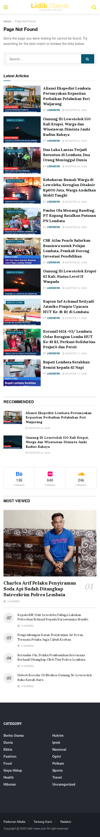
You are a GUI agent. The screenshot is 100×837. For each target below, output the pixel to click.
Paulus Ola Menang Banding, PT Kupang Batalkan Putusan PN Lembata (69, 215)
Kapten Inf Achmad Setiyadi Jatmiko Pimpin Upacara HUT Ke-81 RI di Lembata (68, 306)
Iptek (56, 742)
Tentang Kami (42, 821)
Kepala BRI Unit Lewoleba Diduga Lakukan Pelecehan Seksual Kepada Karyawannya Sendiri (52, 617)
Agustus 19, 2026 (75, 288)
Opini (56, 756)
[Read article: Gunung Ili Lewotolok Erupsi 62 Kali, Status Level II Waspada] (22, 281)
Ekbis (7, 749)
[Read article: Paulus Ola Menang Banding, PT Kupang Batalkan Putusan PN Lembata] (22, 221)
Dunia (8, 742)
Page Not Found (25, 21)
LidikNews (53, 110)
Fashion (10, 756)
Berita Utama (15, 89)
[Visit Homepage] (49, 7)
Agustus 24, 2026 (75, 110)
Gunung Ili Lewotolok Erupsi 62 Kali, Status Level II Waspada (69, 276)
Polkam (58, 763)
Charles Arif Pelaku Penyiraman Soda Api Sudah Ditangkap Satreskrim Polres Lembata (39, 588)
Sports (57, 770)
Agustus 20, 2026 (75, 201)
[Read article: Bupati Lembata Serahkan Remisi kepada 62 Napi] (22, 372)
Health (8, 777)
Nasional (59, 749)
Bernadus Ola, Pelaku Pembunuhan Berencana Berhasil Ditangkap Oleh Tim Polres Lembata (51, 657)
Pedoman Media (14, 821)
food (7, 763)
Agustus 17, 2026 (75, 318)
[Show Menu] (5, 7)
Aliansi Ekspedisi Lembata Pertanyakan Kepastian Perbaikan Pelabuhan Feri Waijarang (59, 417)
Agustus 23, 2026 (75, 140)
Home (7, 21)
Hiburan (9, 784)
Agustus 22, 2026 (75, 166)
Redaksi (65, 821)
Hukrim (57, 735)
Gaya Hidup (12, 770)
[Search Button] (94, 7)
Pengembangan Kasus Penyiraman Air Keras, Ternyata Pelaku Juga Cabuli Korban (50, 637)
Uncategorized (63, 784)
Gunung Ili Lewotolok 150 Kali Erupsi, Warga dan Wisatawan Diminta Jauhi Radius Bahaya (57, 442)
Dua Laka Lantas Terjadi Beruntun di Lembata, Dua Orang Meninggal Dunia (66, 154)
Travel (57, 777)
